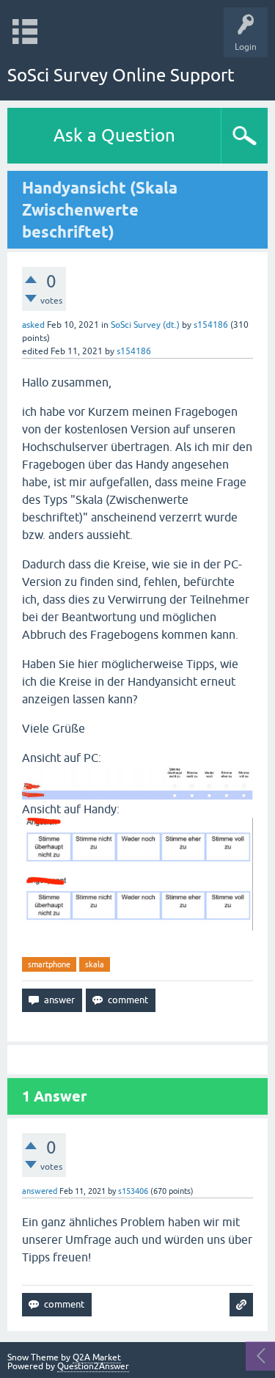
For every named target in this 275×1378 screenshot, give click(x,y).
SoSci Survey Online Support (121, 75)
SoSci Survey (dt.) (145, 325)
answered (39, 1191)
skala (94, 964)
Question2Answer (93, 1366)
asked (33, 325)
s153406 (133, 1191)
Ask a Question (114, 135)
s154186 (211, 325)
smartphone (49, 964)
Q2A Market (97, 1357)
